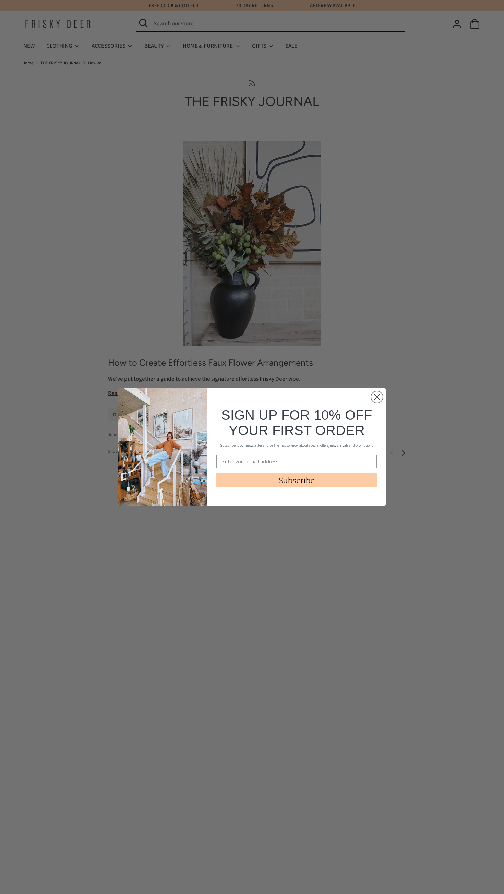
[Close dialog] (377, 397)
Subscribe (297, 480)
